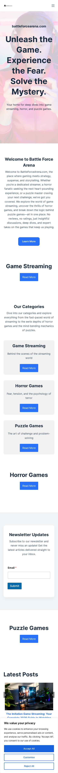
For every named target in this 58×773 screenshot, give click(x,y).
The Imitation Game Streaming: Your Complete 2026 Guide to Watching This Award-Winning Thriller (29, 717)
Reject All (29, 766)
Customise (29, 757)
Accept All (29, 748)
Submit (14, 586)
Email (12, 567)
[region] (29, 745)
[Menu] (53, 5)
